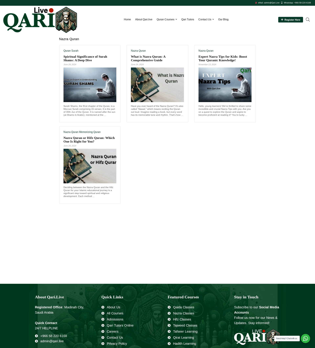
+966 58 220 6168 (53, 336)
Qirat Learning (183, 337)
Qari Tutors (187, 19)
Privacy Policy (117, 343)
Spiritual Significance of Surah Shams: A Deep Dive (85, 58)
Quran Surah (70, 50)
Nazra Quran (138, 50)
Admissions (115, 319)
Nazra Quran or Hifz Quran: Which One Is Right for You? (89, 139)
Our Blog (223, 19)
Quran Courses (165, 19)
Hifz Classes (182, 319)
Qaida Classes (183, 307)
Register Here (292, 19)
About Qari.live (143, 19)
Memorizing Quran (90, 132)
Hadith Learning (184, 343)
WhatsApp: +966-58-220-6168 (297, 3)
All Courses (115, 313)
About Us (113, 307)
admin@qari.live (52, 341)
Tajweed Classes (185, 325)
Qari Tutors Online (120, 325)
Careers (112, 331)
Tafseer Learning (185, 331)
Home (127, 19)
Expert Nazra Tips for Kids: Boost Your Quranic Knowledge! (223, 58)
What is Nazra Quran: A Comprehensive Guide (148, 58)
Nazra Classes (183, 313)
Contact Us (204, 19)
